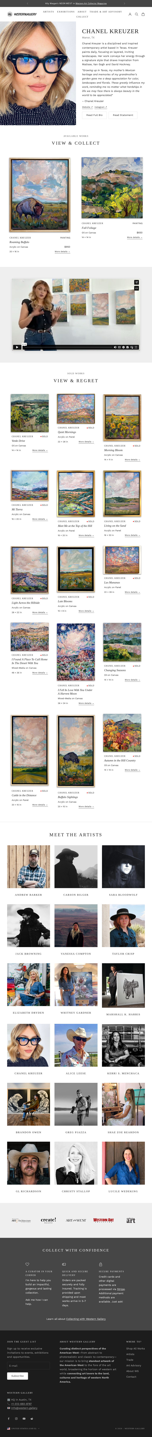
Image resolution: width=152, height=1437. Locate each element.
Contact (131, 1376)
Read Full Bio (94, 115)
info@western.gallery (24, 1407)
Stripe (121, 1289)
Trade (129, 1359)
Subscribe (17, 1375)
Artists (48, 12)
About (82, 12)
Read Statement (123, 115)
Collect (82, 17)
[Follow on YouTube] (24, 1418)
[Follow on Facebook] (8, 1418)
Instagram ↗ (101, 107)
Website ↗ (87, 107)
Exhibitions (66, 12)
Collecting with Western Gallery (86, 1318)
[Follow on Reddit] (31, 1418)
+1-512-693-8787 (21, 1403)
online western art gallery (93, 3)
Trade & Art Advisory (106, 12)
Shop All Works (135, 1348)
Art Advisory (133, 1365)
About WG (132, 1371)
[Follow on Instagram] (16, 1418)
